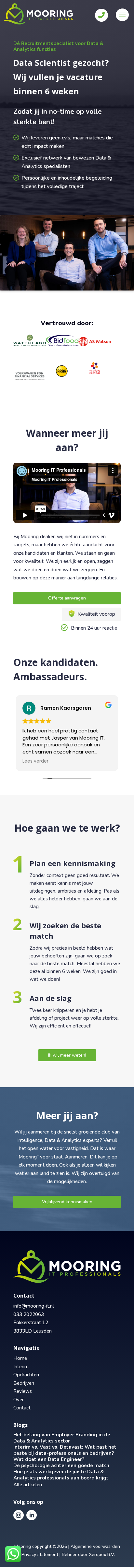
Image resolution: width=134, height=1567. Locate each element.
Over (18, 1399)
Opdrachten (26, 1374)
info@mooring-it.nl (33, 1306)
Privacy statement (39, 1554)
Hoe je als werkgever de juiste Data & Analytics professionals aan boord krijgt (61, 1474)
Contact (22, 1408)
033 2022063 (28, 1314)
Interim (21, 1366)
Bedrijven (23, 1383)
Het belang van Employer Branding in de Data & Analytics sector (61, 1437)
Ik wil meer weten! (67, 1055)
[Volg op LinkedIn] (31, 1515)
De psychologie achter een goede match (61, 1465)
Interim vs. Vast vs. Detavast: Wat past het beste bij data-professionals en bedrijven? (64, 1450)
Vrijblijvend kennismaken (67, 1202)
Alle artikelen (27, 1484)
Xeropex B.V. (102, 1554)
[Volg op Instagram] (18, 1515)
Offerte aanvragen (67, 598)
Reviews (22, 1391)
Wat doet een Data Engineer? (48, 1459)
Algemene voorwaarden (95, 1546)
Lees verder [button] (35, 761)
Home (20, 1358)
